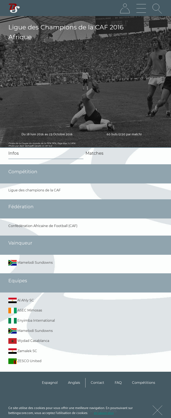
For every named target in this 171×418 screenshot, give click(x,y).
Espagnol (50, 383)
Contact (97, 383)
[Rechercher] (157, 8)
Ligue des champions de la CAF (34, 190)
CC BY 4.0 (47, 145)
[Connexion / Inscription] (125, 8)
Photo (11, 145)
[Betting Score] (14, 8)
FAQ (118, 383)
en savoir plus (104, 412)
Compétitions (143, 383)
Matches (94, 153)
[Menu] (141, 8)
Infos (13, 153)
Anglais (74, 383)
